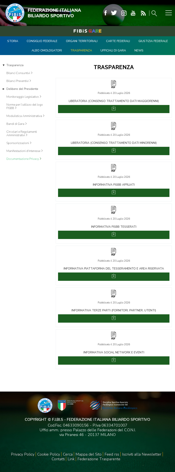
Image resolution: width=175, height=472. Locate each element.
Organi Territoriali (82, 41)
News (138, 50)
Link (71, 459)
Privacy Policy (22, 454)
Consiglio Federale (42, 41)
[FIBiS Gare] (87, 31)
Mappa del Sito (89, 454)
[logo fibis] (14, 23)
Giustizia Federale (153, 41)
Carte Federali (118, 41)
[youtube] (133, 13)
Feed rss (112, 454)
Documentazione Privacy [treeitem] (22, 159)
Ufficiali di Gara (113, 50)
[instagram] (124, 13)
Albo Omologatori (47, 50)
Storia (12, 41)
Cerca (68, 454)
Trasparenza (81, 50)
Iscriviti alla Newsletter (141, 454)
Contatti (58, 459)
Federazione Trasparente (98, 459)
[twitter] (114, 13)
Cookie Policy (48, 454)
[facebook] (105, 13)
